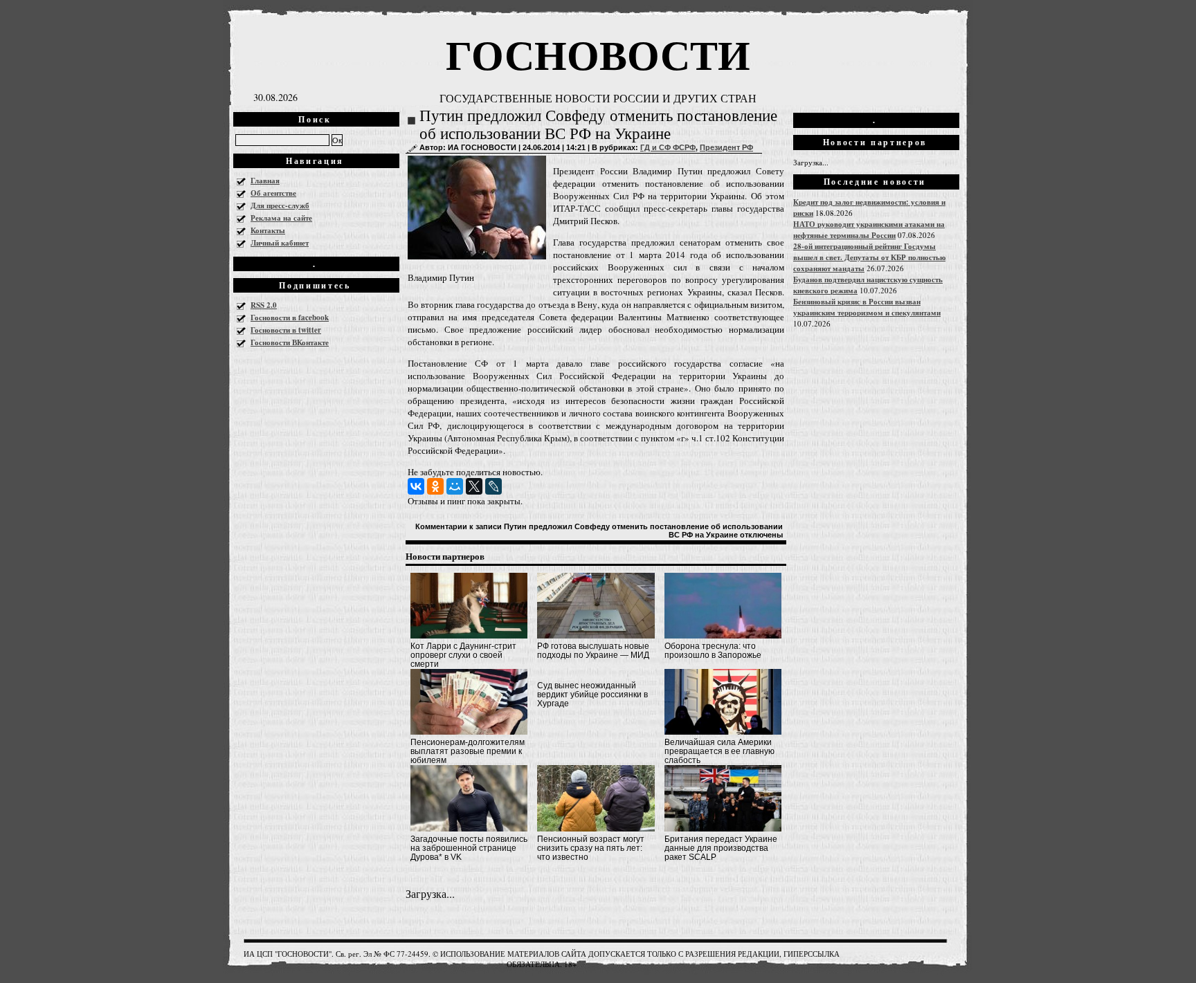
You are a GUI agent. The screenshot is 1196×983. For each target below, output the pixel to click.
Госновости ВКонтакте (290, 342)
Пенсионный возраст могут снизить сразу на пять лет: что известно (590, 848)
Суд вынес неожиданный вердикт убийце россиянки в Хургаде (592, 694)
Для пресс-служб (280, 205)
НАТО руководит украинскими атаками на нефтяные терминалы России (869, 230)
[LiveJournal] (493, 486)
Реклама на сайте (281, 217)
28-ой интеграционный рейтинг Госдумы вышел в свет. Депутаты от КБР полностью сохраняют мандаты (869, 257)
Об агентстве (273, 193)
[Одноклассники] (435, 486)
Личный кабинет (280, 242)
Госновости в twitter (286, 330)
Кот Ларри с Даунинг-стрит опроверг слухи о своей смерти (463, 655)
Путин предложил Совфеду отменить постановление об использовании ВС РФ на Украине (598, 125)
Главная (265, 180)
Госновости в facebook (290, 317)
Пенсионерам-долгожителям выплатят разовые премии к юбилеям (467, 751)
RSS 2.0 (264, 305)
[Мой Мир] (454, 486)
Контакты (268, 230)
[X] (474, 486)
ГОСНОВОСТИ (598, 54)
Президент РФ (726, 147)
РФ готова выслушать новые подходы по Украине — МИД (593, 650)
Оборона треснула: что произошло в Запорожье (712, 650)
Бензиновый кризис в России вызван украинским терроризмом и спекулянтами (867, 307)
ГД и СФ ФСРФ (668, 147)
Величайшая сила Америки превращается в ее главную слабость (719, 751)
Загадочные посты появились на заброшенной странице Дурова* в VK (468, 848)
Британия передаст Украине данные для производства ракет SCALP (720, 848)
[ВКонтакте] (416, 486)
